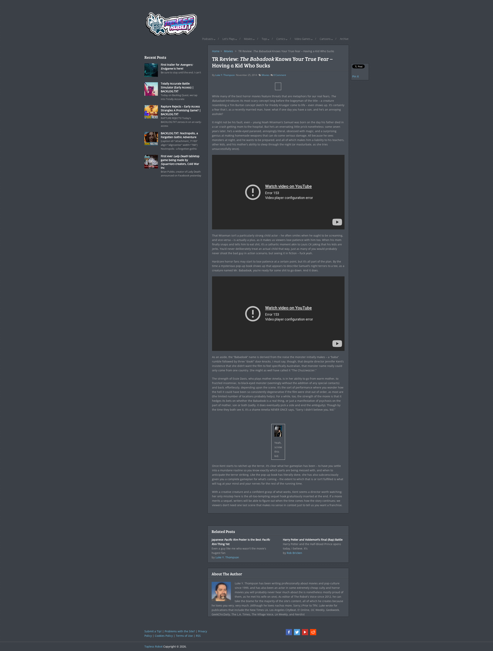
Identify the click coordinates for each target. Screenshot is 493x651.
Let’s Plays (228, 39)
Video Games (302, 39)
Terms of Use (184, 636)
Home (216, 51)
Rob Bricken (294, 553)
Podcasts (207, 39)
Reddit (313, 632)
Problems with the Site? (180, 631)
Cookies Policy (164, 636)
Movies (248, 39)
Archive (344, 39)
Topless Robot (153, 646)
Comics (280, 39)
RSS (198, 636)
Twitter (297, 632)
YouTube (305, 632)
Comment (279, 75)
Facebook (289, 632)
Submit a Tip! (153, 631)
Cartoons (325, 39)
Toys (264, 39)
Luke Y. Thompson (225, 75)
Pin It (355, 76)
